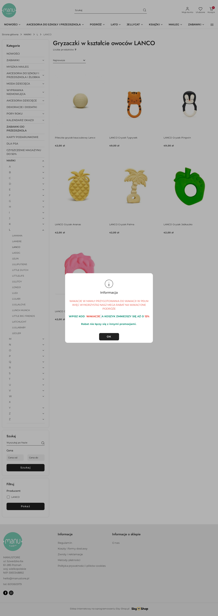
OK (109, 336)
